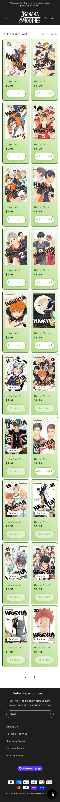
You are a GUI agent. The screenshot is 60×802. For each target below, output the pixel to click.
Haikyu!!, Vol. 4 (41, 144)
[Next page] (43, 676)
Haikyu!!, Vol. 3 (13, 144)
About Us (12, 726)
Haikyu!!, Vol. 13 (13, 459)
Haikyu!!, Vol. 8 (41, 270)
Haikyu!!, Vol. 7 (13, 270)
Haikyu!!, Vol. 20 (42, 647)
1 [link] (17, 677)
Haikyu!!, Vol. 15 (13, 522)
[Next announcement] (54, 4)
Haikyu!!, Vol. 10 (42, 333)
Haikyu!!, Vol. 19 (13, 647)
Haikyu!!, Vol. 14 (42, 459)
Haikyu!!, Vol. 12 (42, 396)
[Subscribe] (49, 714)
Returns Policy (15, 748)
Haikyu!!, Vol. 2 (41, 81)
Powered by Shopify (44, 793)
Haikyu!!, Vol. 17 (13, 584)
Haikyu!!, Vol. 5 (13, 207)
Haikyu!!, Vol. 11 (13, 396)
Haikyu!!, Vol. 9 (13, 333)
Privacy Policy (14, 755)
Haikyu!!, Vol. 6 (41, 207)
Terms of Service (17, 733)
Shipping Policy (15, 741)
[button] (6, 17)
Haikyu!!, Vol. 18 (42, 584)
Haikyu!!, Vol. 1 (13, 81)
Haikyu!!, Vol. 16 (42, 522)
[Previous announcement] (5, 4)
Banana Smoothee (23, 793)
